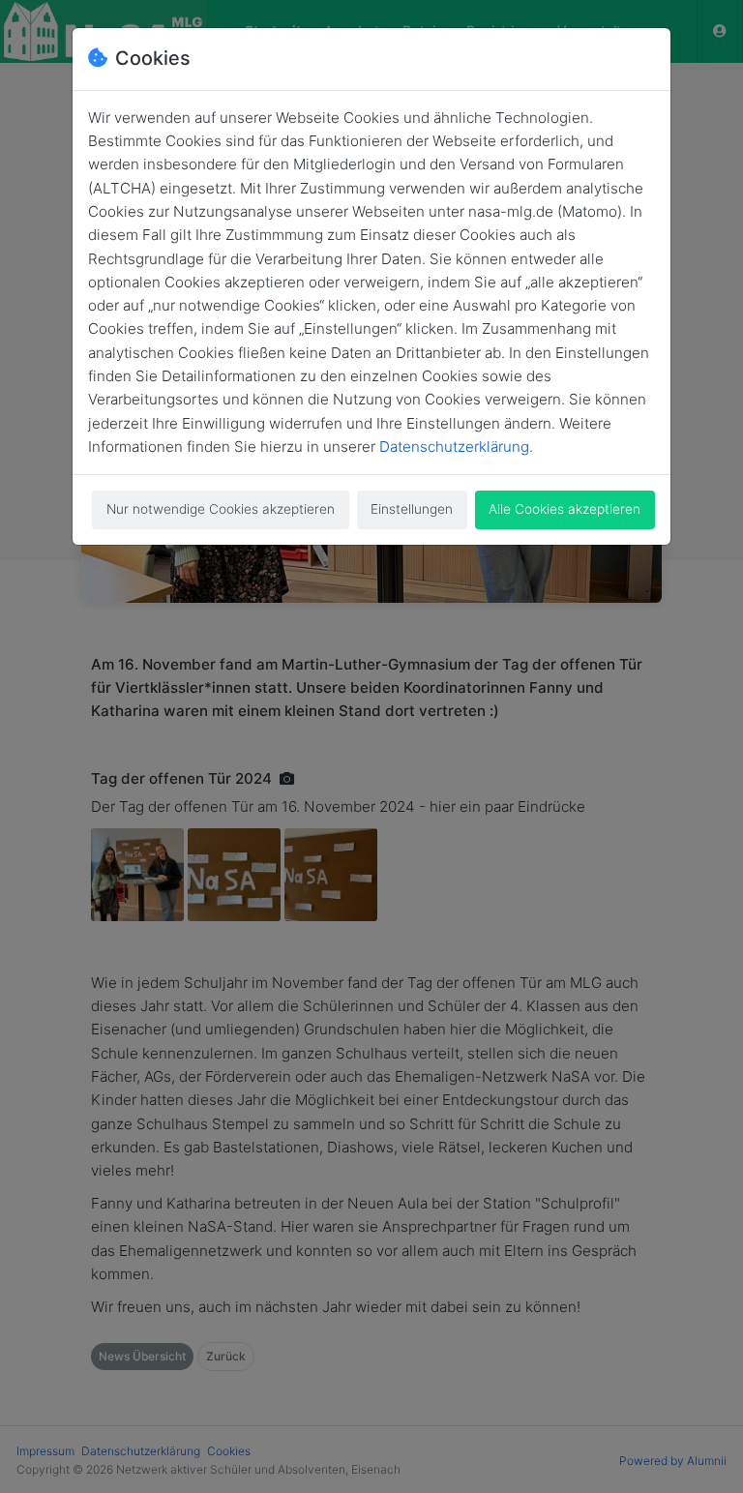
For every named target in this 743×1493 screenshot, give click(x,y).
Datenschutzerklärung (454, 446)
